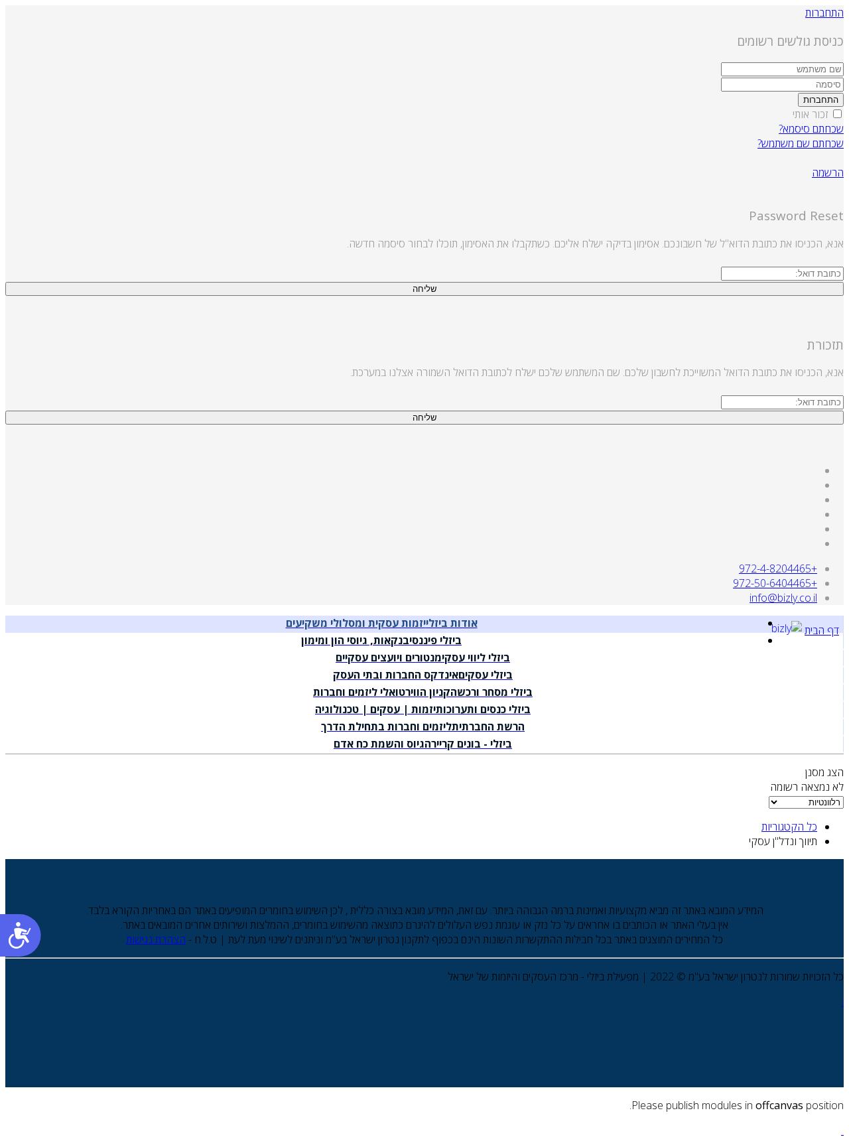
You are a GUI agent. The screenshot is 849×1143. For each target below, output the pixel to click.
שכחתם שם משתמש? (800, 143)
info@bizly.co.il (783, 597)
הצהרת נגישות (156, 939)
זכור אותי (811, 114)
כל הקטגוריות (789, 826)
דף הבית (822, 630)
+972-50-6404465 (775, 583)
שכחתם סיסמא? (811, 128)
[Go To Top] (842, 1130)
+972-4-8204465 (778, 568)
